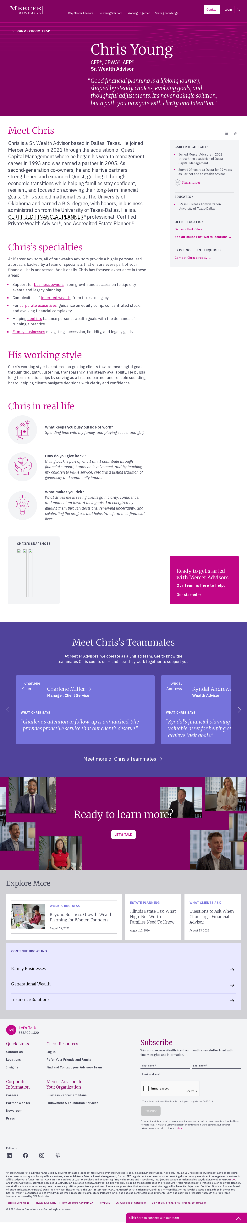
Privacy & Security (45, 1202)
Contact (211, 9)
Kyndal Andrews (212, 689)
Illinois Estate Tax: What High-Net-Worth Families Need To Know (153, 917)
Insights (12, 1067)
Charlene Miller (66, 689)
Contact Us (14, 1052)
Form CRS (104, 1202)
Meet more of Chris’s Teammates (119, 758)
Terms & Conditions (17, 1202)
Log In (51, 1052)
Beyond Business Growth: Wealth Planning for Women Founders (81, 917)
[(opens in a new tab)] (226, 133)
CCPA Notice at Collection (131, 1202)
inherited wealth (55, 297)
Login (228, 9)
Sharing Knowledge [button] (166, 13)
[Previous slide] (7, 710)
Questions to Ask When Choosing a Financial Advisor (211, 917)
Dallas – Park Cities (188, 229)
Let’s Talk (123, 834)
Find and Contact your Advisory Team (74, 1067)
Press (10, 1118)
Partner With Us (18, 1103)
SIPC (233, 1179)
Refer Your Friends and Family (69, 1059)
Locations (13, 1059)
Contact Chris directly (191, 258)
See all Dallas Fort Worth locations (201, 237)
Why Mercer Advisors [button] (80, 13)
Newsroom (14, 1111)
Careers (12, 1095)
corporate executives (38, 305)
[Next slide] (240, 710)
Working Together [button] (139, 13)
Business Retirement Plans (67, 1095)
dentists (34, 318)
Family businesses (29, 331)
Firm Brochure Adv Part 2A (77, 1202)
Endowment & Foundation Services (72, 1103)
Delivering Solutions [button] (111, 13)
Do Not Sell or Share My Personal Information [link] (179, 1202)
